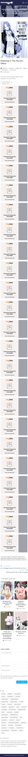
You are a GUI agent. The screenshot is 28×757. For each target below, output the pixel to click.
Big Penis (18, 696)
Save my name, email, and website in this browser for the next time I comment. (14, 677)
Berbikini (10, 694)
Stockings (18, 559)
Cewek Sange (3, 558)
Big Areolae (17, 694)
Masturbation (14, 717)
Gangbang (11, 707)
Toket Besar (5, 70)
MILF (21, 717)
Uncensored (13, 70)
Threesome (14, 730)
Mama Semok (5, 717)
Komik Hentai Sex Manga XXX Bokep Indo (12, 755)
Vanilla (21, 730)
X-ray (26, 559)
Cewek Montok (21, 556)
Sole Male (13, 559)
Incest (3, 712)
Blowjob (5, 68)
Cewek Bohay (15, 556)
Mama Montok (14, 714)
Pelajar (25, 68)
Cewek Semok (9, 558)
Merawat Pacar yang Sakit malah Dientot (7, 602)
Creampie (11, 68)
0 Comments (6, 72)
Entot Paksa (17, 704)
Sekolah (24, 558)
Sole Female (7, 559)
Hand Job (24, 707)
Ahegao (3, 694)
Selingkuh (23, 722)
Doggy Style (18, 68)
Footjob (15, 558)
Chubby (21, 701)
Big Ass (4, 556)
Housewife (4, 709)
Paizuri (18, 720)
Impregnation (21, 709)
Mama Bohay (5, 714)
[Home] (3, 13)
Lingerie (16, 712)
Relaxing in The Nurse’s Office (18, 13)
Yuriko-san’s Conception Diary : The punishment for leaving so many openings (7, 635)
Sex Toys (4, 725)
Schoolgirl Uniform (13, 722)
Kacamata (9, 712)
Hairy (18, 707)
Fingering (4, 707)
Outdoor (11, 720)
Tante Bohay (19, 728)
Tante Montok (5, 730)
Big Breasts (8, 556)
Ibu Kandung (12, 709)
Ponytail (4, 722)
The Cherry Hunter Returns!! (21, 632)
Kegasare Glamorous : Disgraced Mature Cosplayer (21, 603)
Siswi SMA (3, 559)
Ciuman (3, 704)
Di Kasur (10, 704)
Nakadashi (19, 558)
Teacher (22, 559)
